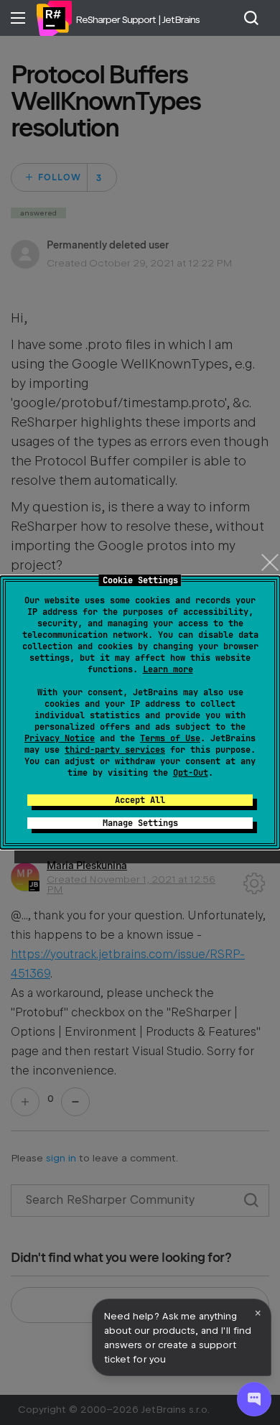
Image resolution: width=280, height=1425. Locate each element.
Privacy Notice (59, 738)
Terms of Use (170, 738)
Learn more (168, 669)
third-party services (115, 750)
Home (54, 18)
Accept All (140, 800)
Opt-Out (190, 773)
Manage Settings (140, 823)
